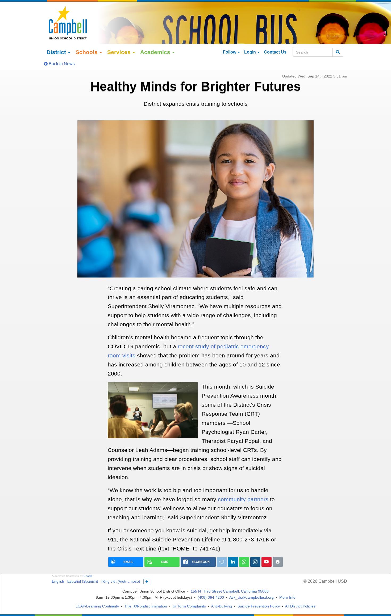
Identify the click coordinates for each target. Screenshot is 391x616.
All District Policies (300, 606)
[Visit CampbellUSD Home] (68, 22)
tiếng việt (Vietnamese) (120, 581)
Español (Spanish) (82, 581)
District (57, 52)
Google (88, 575)
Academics (156, 52)
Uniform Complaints (189, 606)
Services (119, 52)
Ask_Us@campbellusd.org (251, 597)
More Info (287, 597)
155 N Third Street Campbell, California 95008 (230, 591)
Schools (87, 52)
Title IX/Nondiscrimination (145, 606)
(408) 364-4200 (211, 597)
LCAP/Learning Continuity (97, 606)
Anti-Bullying (221, 606)
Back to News (61, 64)
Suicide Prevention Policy (259, 606)
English (58, 581)
